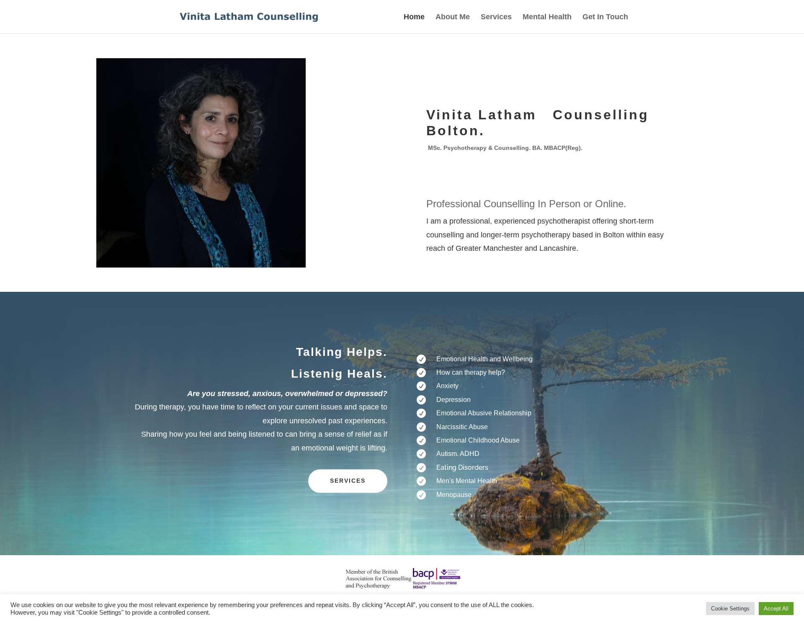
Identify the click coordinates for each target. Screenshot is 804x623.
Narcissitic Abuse (462, 426)
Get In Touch (605, 17)
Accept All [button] (776, 608)
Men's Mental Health (466, 480)
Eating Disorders (462, 467)
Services (496, 17)
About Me (453, 17)
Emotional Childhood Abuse (478, 440)
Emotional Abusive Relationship (483, 413)
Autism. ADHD (457, 453)
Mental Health (547, 17)
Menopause (454, 494)
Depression (453, 399)
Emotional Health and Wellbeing (484, 359)
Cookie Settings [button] (730, 608)
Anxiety (447, 385)
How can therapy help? (470, 372)
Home (414, 17)
